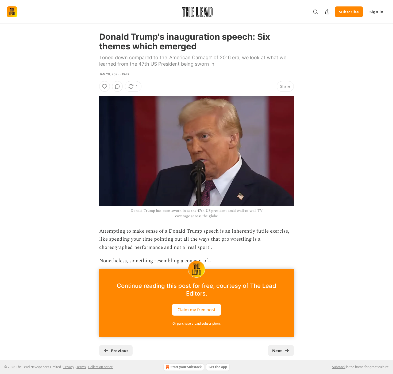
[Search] (315, 11)
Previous (119, 350)
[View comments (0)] (117, 86)
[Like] (104, 86)
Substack (338, 367)
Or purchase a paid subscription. (196, 323)
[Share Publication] (327, 11)
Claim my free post (196, 310)
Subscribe (349, 11)
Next (277, 350)
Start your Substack (186, 367)
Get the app (218, 367)
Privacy (68, 367)
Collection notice (100, 367)
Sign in (376, 11)
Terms (81, 367)
